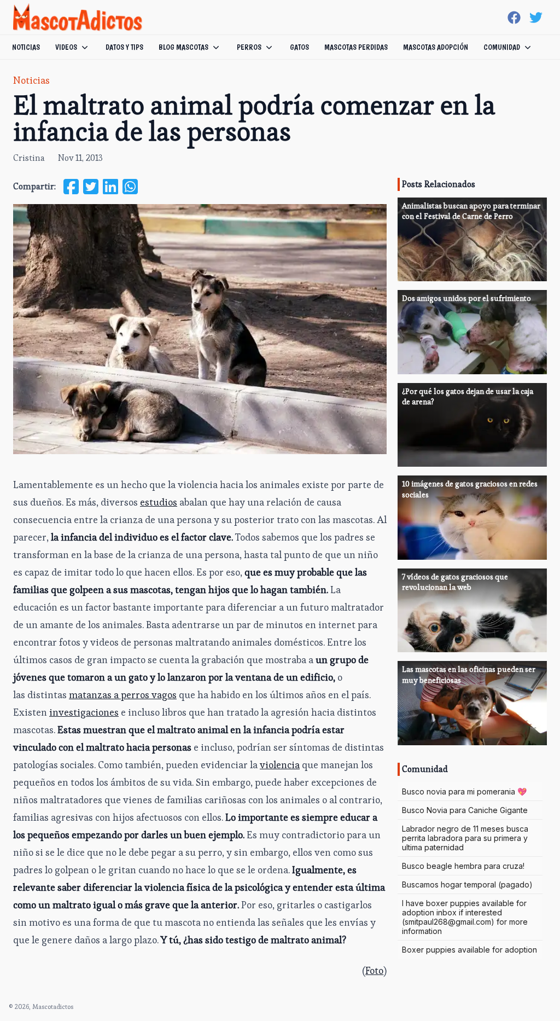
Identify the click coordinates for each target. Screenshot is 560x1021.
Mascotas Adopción (435, 47)
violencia (280, 764)
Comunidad (501, 47)
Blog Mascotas (183, 47)
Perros (249, 47)
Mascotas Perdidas (356, 47)
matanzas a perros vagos (123, 694)
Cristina (29, 158)
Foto (374, 970)
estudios (158, 502)
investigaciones (84, 712)
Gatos (299, 47)
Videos (66, 47)
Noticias (26, 47)
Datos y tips (124, 47)
